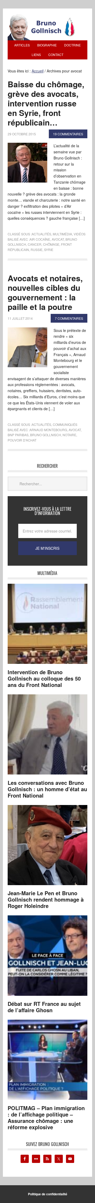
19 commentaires (68, 134)
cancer (34, 244)
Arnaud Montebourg (48, 429)
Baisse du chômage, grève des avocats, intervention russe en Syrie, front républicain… (46, 103)
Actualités (41, 234)
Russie (36, 249)
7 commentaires (69, 318)
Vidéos (80, 234)
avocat (58, 239)
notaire (69, 434)
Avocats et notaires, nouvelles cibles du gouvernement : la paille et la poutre (45, 292)
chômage (51, 244)
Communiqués (65, 424)
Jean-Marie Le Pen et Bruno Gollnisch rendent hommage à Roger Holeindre (46, 899)
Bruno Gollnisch (45, 434)
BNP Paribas (18, 434)
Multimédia (62, 234)
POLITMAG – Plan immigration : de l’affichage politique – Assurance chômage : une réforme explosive (46, 1117)
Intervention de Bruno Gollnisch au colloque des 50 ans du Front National (44, 678)
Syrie (48, 249)
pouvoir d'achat (22, 440)
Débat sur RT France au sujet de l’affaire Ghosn (44, 1007)
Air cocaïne (40, 239)
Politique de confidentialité (47, 1194)
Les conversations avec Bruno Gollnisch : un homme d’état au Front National (47, 789)
